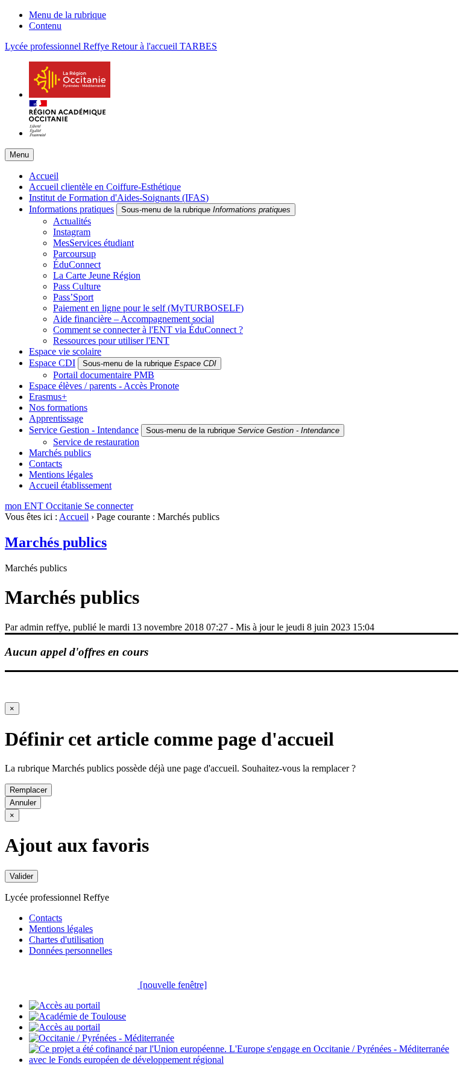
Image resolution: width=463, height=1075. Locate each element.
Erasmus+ (48, 397)
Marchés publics (60, 453)
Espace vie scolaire (65, 351)
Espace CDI (52, 363)
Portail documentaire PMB (103, 375)
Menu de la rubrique (67, 15)
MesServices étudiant (93, 243)
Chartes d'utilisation (66, 939)
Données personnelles (70, 950)
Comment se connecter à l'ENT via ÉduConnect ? (148, 330)
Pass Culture (77, 286)
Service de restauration (96, 442)
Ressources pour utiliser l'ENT (111, 340)
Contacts (45, 463)
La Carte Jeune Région (96, 275)
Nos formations (58, 407)
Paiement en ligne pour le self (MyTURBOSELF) (148, 308)
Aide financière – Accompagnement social (133, 319)
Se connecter (108, 506)
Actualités (72, 221)
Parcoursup (74, 254)
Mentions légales (61, 474)
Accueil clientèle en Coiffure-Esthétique (105, 187)
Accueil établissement (70, 485)
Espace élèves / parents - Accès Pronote (104, 386)
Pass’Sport (73, 297)
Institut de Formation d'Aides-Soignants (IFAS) (119, 197)
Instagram (71, 232)
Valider (21, 876)
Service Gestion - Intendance (84, 430)
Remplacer (28, 789)
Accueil (43, 176)
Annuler (23, 802)
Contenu (45, 26)
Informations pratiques (71, 209)
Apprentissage (56, 418)
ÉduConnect (77, 264)
